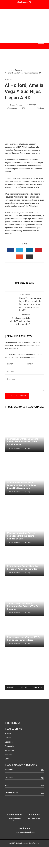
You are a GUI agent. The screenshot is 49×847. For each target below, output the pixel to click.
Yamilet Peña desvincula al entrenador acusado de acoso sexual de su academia (22, 485)
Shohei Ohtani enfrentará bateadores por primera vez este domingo (23, 606)
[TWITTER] (19, 250)
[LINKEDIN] (29, 250)
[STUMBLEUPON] (19, 256)
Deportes (8, 80)
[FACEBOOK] (10, 250)
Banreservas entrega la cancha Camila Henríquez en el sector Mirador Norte (22, 442)
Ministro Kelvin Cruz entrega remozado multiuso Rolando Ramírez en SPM (21, 536)
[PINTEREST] (38, 250)
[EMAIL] (29, 256)
